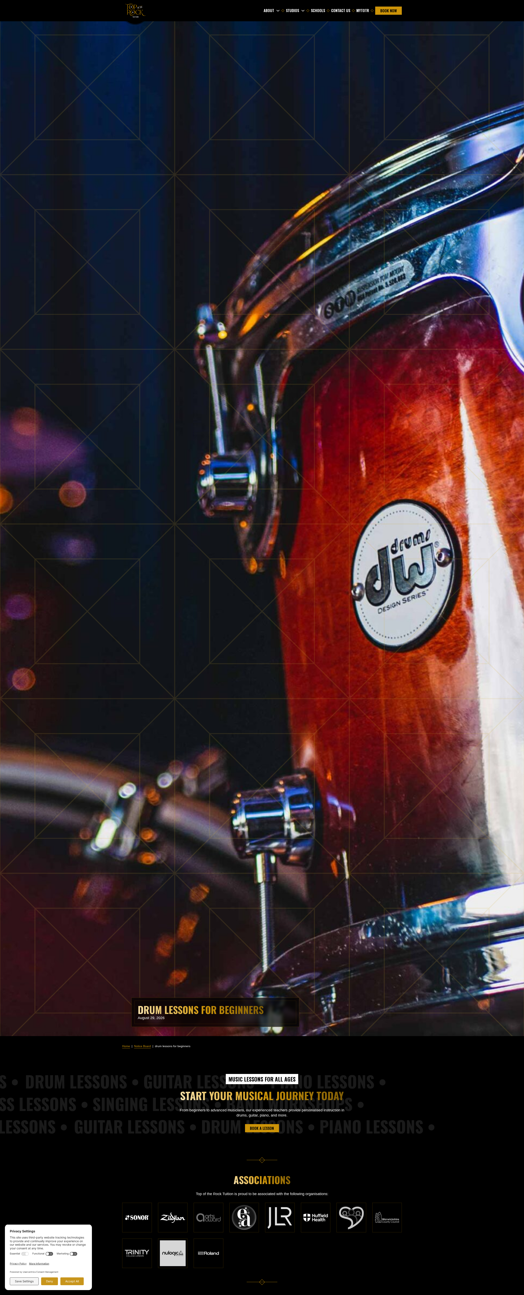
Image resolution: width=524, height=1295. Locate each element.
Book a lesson (262, 1128)
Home (126, 1046)
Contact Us (340, 10)
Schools (318, 10)
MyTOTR (362, 10)
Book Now (388, 10)
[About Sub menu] (278, 10)
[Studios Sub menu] (303, 10)
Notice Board (142, 1046)
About (269, 10)
